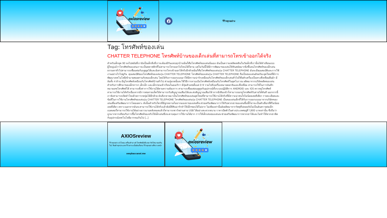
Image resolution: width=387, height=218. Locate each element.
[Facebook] (168, 21)
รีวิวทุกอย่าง (229, 21)
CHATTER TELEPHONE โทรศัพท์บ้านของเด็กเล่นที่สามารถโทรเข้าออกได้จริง (189, 56)
